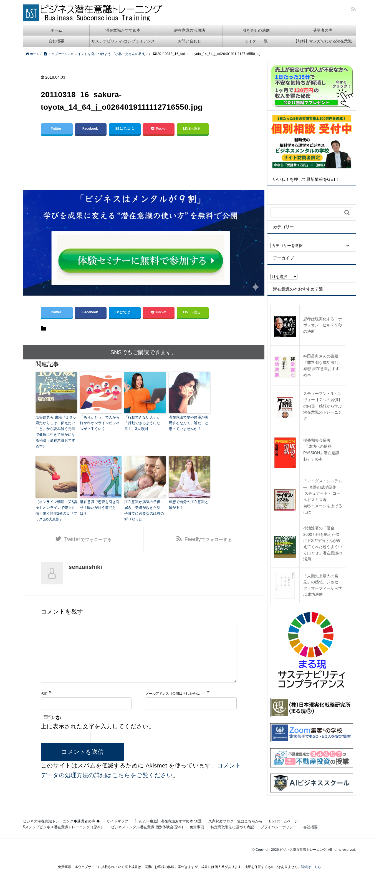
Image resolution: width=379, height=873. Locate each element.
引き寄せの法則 (256, 30)
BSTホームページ (283, 821)
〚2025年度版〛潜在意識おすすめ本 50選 (168, 821)
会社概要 (56, 41)
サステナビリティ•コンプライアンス (123, 41)
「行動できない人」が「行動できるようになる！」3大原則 (142, 423)
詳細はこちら (311, 867)
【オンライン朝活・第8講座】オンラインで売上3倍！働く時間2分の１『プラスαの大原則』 (56, 510)
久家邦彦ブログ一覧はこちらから (235, 821)
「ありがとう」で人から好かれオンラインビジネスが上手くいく (100, 423)
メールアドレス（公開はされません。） (176, 694)
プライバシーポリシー (279, 827)
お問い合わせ (189, 41)
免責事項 (197, 827)
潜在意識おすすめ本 (122, 30)
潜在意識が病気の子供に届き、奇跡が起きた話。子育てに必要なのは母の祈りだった (144, 510)
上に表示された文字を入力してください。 (98, 726)
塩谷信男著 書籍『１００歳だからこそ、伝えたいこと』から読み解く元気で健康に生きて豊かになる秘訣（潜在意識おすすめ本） (56, 431)
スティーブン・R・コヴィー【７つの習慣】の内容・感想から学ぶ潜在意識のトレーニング (322, 406)
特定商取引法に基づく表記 (232, 827)
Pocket (161, 129)
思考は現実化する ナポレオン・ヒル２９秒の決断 (322, 325)
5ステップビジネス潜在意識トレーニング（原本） (63, 827)
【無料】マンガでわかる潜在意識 (323, 41)
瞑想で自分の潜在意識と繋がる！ (188, 505)
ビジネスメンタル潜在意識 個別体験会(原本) (147, 827)
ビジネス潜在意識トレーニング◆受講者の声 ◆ (61, 821)
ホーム (56, 30)
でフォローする (88, 539)
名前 (44, 694)
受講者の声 (322, 30)
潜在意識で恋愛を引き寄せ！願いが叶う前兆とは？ (100, 508)
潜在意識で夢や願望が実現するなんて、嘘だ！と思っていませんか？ (188, 423)
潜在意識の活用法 (189, 30)
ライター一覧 (256, 41)
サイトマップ (117, 821)
